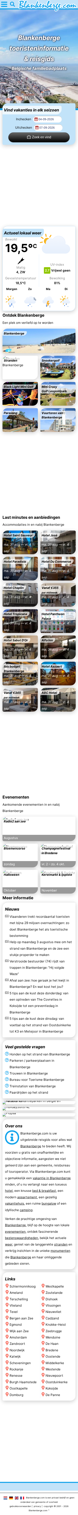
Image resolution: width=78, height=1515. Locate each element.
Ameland (16, 1293)
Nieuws (12, 909)
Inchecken (24, 119)
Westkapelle (55, 1286)
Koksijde (52, 1388)
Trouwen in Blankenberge (29, 1073)
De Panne (53, 1395)
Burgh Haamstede (23, 1382)
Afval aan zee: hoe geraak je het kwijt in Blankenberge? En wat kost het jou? (39, 983)
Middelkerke (55, 1363)
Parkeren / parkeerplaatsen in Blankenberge (32, 1064)
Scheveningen (20, 1363)
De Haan (52, 1344)
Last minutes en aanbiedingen (31, 517)
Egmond (16, 1325)
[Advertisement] (39, 185)
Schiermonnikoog (23, 1286)
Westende (53, 1369)
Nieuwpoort (54, 1376)
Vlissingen (53, 1305)
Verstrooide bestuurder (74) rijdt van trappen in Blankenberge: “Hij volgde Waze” (37, 967)
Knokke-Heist (56, 1325)
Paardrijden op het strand (29, 1092)
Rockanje (16, 1369)
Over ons (13, 1125)
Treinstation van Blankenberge (33, 1086)
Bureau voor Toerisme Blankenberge (37, 1080)
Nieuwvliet (53, 1312)
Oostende (53, 1356)
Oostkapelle (19, 1388)
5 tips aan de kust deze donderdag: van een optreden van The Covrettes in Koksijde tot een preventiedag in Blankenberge (39, 1002)
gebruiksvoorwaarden (20, 1506)
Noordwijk (17, 1350)
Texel (14, 1312)
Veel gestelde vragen (25, 1046)
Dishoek (52, 1299)
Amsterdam (18, 1337)
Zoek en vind (41, 137)
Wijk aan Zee (19, 1331)
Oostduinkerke (57, 1382)
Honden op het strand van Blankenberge (40, 1054)
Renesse (16, 1376)
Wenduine (53, 1337)
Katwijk (15, 1356)
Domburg (16, 1395)
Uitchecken (24, 127)
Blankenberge (30, 1146)
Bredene (52, 1350)
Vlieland (16, 1305)
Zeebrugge (54, 1331)
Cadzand (52, 1318)
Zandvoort (17, 1344)
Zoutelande (54, 1293)
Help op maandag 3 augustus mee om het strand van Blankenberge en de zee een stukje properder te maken (41, 948)
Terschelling (19, 1299)
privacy (37, 1506)
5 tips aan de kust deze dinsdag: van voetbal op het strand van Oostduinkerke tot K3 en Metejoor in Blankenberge (40, 1025)
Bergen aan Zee (21, 1318)
